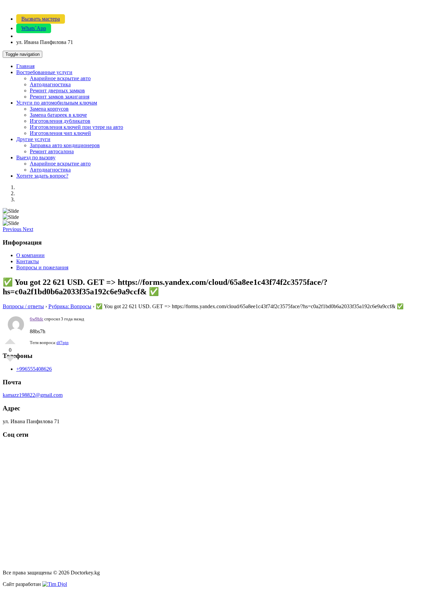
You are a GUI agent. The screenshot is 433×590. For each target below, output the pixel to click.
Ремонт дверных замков (57, 90)
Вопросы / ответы (23, 306)
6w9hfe (36, 318)
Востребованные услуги (44, 72)
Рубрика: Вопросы (69, 306)
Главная (25, 66)
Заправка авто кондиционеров (65, 145)
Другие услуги (33, 139)
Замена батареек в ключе (58, 115)
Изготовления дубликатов (60, 121)
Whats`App (33, 28)
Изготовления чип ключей (60, 133)
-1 (10, 361)
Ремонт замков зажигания (59, 96)
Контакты (27, 261)
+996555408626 (34, 369)
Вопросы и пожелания (42, 267)
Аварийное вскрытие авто (60, 78)
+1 (10, 338)
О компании (30, 255)
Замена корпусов (49, 109)
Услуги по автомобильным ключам (56, 103)
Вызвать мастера (40, 19)
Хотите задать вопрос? (42, 176)
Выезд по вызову (35, 157)
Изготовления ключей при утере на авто (76, 127)
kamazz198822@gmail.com (33, 395)
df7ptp (62, 342)
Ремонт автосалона (52, 151)
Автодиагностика (50, 84)
